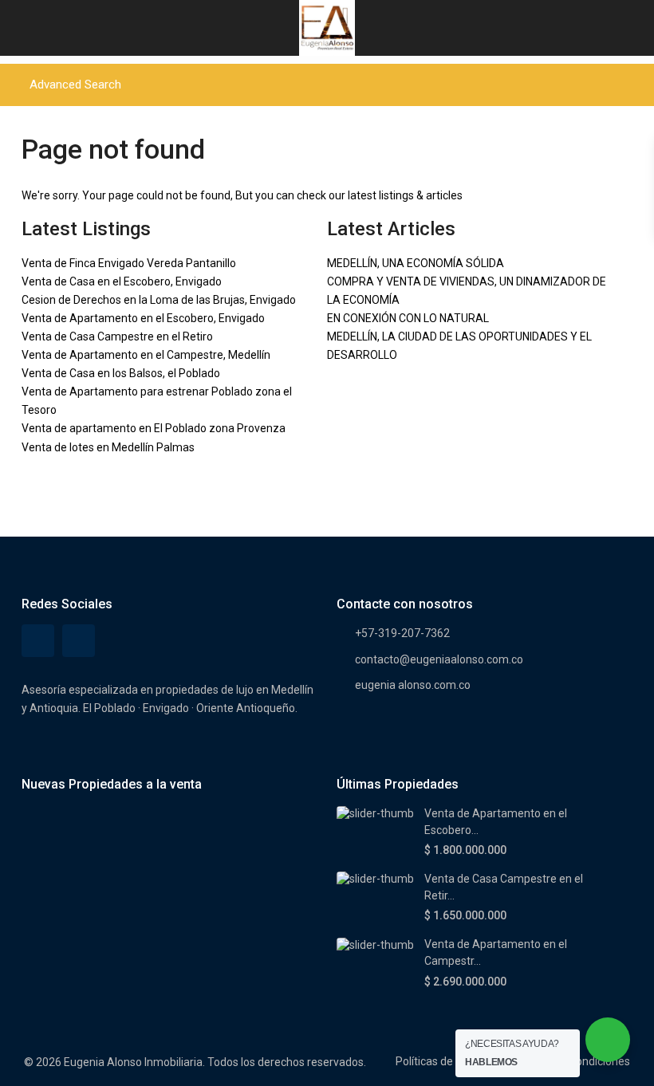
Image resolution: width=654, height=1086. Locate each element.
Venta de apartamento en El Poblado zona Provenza (154, 428)
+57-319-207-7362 (402, 633)
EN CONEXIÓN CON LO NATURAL (408, 318)
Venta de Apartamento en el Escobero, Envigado (143, 318)
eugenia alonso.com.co (413, 685)
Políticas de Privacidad (452, 1061)
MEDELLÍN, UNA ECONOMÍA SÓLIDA (415, 263)
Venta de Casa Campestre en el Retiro (117, 336)
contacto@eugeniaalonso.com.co (439, 659)
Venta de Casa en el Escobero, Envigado (122, 281)
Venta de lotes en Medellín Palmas (108, 447)
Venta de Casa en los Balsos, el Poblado (121, 373)
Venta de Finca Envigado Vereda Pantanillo (129, 263)
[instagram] (78, 640)
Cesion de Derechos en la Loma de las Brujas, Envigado (159, 299)
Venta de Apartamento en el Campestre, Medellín (146, 354)
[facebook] (38, 640)
